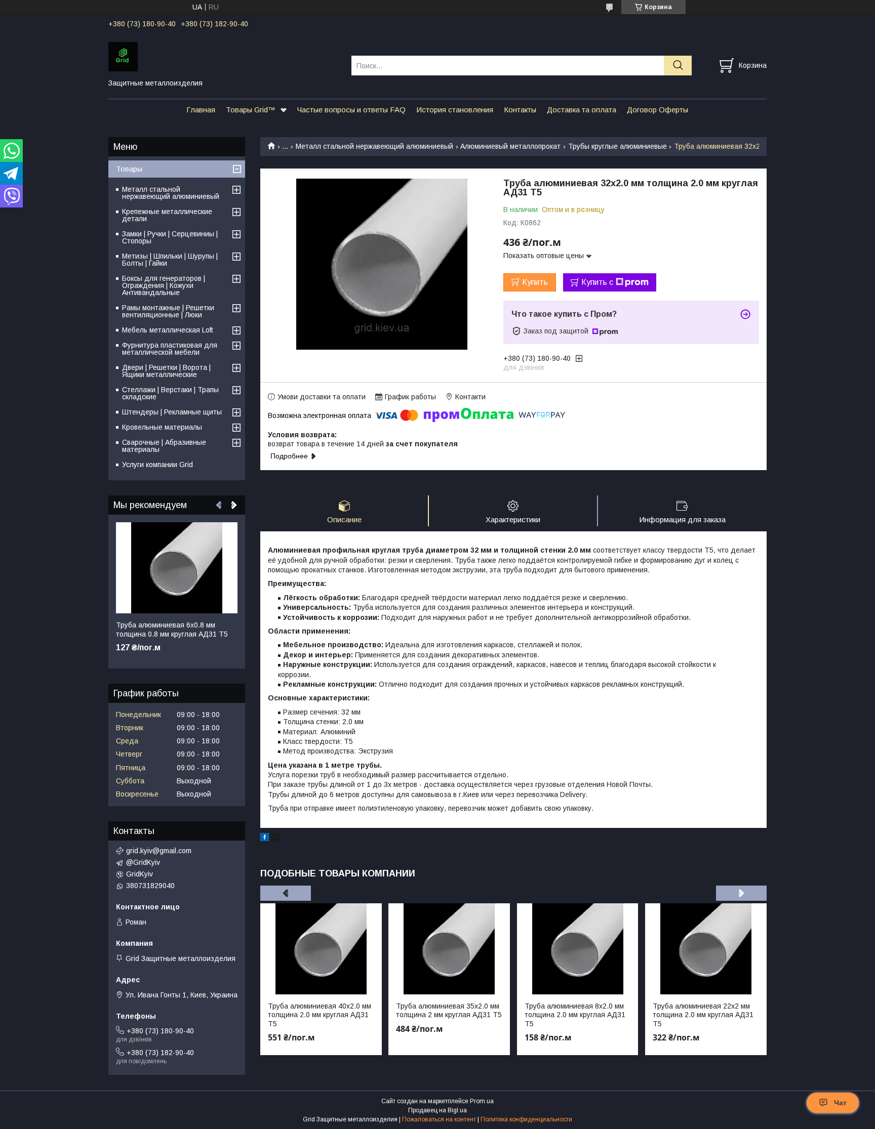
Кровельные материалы (162, 427)
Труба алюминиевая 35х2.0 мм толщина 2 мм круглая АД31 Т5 (449, 1010)
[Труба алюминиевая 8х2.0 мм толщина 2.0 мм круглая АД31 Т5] (578, 948)
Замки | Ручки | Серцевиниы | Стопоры (170, 237)
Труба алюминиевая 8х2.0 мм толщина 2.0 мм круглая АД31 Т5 (575, 1015)
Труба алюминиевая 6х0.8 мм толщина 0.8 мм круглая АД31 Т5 (172, 629)
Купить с (597, 282)
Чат (840, 1103)
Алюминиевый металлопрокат (510, 146)
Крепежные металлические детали (167, 215)
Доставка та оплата (581, 109)
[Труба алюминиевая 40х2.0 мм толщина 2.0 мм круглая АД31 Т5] (321, 948)
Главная (200, 109)
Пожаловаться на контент (439, 1119)
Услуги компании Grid (157, 465)
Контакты (520, 109)
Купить (535, 282)
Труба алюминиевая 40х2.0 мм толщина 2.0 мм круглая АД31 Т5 (319, 1015)
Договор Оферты (657, 109)
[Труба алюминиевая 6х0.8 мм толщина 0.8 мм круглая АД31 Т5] (176, 567)
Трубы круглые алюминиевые (617, 146)
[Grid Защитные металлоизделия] (223, 56)
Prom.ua (482, 1101)
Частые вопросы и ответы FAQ (351, 109)
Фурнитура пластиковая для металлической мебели (169, 348)
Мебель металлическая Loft (167, 330)
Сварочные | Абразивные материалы (164, 445)
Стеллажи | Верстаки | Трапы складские (170, 393)
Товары (129, 168)
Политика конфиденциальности (526, 1119)
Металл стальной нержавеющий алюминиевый (374, 146)
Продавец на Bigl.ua (437, 1110)
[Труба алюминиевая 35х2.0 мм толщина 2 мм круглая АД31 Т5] (449, 948)
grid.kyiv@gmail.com (158, 851)
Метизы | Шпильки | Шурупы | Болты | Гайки (170, 259)
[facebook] (264, 838)
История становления (454, 109)
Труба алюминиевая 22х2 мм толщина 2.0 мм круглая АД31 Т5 (703, 1015)
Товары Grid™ (250, 109)
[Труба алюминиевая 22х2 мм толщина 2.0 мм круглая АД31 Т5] (706, 948)
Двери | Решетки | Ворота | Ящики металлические (166, 371)
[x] (275, 838)
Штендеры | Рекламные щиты (172, 412)
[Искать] (678, 65)
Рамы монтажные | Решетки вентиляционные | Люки (168, 311)
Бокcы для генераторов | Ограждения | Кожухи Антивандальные (163, 285)
